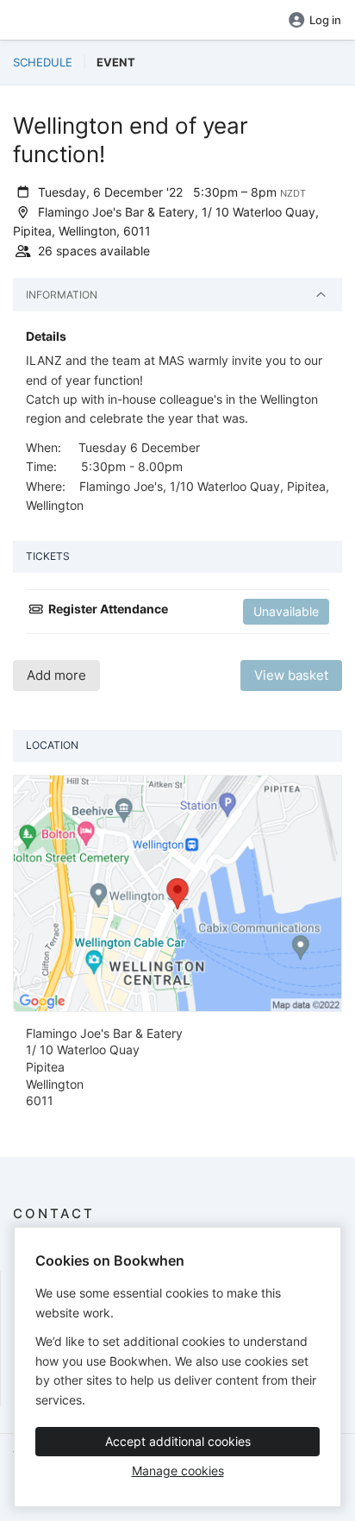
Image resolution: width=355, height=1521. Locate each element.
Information (61, 294)
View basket (291, 675)
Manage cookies (178, 1470)
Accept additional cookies (178, 1441)
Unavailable (286, 611)
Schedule (42, 62)
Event (116, 62)
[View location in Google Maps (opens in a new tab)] (177, 892)
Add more (56, 675)
